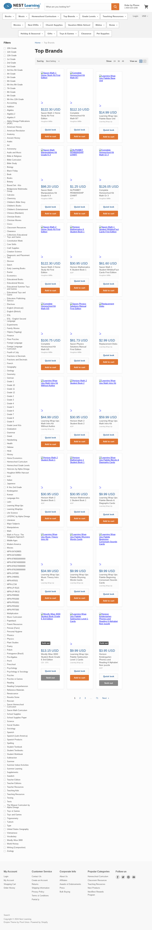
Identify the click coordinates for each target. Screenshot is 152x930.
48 (123, 61)
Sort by (40, 61)
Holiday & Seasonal (31, 33)
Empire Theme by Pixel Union (16, 922)
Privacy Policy (38, 892)
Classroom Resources (97, 880)
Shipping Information (40, 888)
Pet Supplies (103, 33)
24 (115, 61)
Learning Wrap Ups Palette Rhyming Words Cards (79, 577)
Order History (9, 888)
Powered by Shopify (39, 922)
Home (112, 25)
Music (22, 16)
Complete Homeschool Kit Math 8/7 (77, 116)
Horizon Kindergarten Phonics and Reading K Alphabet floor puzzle (108, 659)
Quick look (50, 130)
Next (104, 698)
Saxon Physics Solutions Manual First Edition (78, 347)
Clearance (86, 33)
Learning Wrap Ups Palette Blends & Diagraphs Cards (108, 500)
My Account (9, 880)
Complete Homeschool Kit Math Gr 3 (106, 193)
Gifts (50, 33)
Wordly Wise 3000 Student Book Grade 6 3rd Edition (50, 657)
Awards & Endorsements (70, 884)
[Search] (115, 6)
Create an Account (40, 880)
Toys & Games (67, 33)
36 (119, 61)
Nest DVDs (33, 25)
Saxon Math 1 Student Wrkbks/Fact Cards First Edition (109, 270)
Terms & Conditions (40, 895)
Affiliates (63, 880)
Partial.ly (35, 899)
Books (8, 16)
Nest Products (94, 888)
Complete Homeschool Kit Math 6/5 (48, 347)
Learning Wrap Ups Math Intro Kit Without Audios (50, 423)
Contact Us (36, 876)
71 (97, 698)
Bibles (99, 25)
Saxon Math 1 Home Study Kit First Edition (50, 116)
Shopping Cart (10, 884)
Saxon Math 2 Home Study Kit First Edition (50, 270)
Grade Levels (89, 16)
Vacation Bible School (79, 25)
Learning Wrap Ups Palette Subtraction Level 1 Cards (79, 657)
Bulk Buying (65, 892)
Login (135, 16)
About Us (64, 876)
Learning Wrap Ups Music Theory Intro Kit (50, 577)
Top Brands (69, 16)
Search (7, 915)
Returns (35, 884)
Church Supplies (54, 25)
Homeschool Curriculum (44, 16)
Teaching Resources (113, 16)
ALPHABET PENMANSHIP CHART (77, 193)
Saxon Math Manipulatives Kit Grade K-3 (49, 193)
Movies (17, 25)
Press (62, 888)
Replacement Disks (108, 344)
